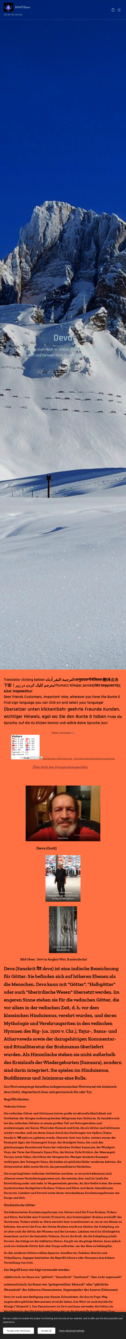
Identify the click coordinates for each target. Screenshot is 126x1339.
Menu (119, 10)
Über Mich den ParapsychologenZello (60, 767)
